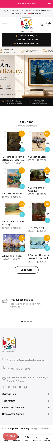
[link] (26, 76)
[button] (4, 132)
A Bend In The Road (12, 193)
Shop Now (36, 13)
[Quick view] (22, 143)
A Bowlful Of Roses (12, 255)
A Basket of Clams (38, 156)
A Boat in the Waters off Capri (13, 223)
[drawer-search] (41, 25)
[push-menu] (4, 25)
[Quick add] (22, 149)
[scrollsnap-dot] (22, 321)
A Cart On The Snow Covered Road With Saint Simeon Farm (38, 257)
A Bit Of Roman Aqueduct (36, 189)
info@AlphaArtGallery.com (38, 10)
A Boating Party (36, 227)
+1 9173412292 (13, 10)
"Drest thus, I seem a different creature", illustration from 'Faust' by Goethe (13, 158)
